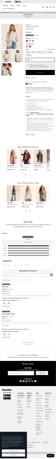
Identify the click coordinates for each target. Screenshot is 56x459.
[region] (13, 445)
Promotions (38, 416)
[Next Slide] (31, 16)
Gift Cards (20, 407)
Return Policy (39, 408)
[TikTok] (26, 381)
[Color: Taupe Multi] (33, 41)
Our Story (47, 395)
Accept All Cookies (13, 451)
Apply (28, 404)
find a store (29, 364)
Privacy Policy (21, 445)
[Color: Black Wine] (27, 41)
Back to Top (28, 344)
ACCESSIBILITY (45, 442)
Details (28, 96)
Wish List (20, 404)
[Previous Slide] (25, 16)
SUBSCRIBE (42, 373)
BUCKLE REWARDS (8, 8)
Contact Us (38, 402)
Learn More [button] (28, 92)
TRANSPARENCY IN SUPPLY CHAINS (31, 442)
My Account (20, 397)
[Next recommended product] (30, 175)
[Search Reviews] (51, 275)
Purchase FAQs (39, 410)
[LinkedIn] (32, 381)
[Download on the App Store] (7, 395)
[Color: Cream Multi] (30, 41)
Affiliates (47, 419)
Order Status (39, 405)
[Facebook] (20, 381)
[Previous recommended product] (26, 175)
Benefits (29, 407)
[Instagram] (29, 381)
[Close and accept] (25, 434)
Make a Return (21, 410)
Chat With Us (39, 395)
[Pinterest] (23, 381)
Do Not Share (13, 455)
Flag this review (6, 306)
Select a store (40, 65)
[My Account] (47, 7)
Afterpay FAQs (39, 421)
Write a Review (28, 242)
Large (44, 52)
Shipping (38, 413)
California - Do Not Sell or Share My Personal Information (39, 427)
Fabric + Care (30, 134)
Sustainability (48, 409)
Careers (47, 402)
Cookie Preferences (28, 445)
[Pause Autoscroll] (28, 16)
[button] (5, 5)
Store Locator (39, 418)
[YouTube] (35, 381)
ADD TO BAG (40, 72)
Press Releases (48, 412)
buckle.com (20, 436)
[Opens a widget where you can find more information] (50, 456)
